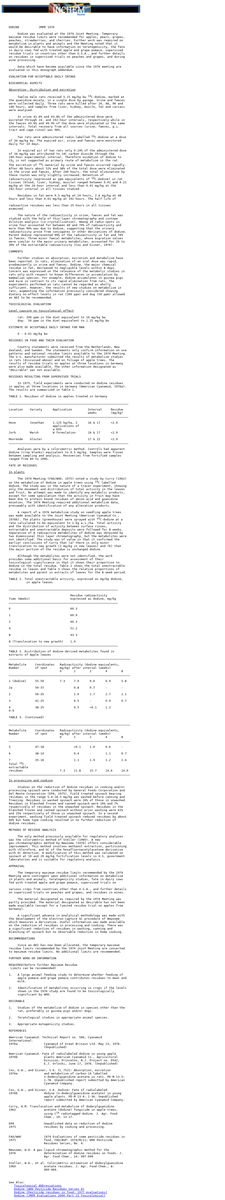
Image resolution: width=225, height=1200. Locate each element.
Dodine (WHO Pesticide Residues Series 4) (49, 1189)
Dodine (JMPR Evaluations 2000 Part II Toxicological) (59, 1195)
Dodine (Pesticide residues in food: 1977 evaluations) (60, 1192)
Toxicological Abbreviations (38, 1185)
